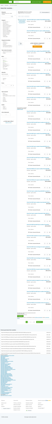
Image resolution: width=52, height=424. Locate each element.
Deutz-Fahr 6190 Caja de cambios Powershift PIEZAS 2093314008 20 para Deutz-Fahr (15, 341)
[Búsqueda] (14, 2)
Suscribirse (20, 316)
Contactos (3, 406)
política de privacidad (38, 317)
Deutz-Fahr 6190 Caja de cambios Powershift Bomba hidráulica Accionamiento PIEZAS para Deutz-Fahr (18, 348)
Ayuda (2, 404)
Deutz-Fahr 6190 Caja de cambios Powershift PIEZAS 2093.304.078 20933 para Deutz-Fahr (16, 332)
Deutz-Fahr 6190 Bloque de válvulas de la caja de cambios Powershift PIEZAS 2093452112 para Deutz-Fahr (18, 337)
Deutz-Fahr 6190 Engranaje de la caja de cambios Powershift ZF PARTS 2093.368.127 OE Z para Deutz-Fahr (19, 334)
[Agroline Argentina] (4, 2)
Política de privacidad (17, 404)
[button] (47, 27)
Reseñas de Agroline (17, 408)
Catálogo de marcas (17, 409)
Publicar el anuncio (37, 46)
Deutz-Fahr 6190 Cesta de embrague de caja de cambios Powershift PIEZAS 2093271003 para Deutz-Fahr (18, 346)
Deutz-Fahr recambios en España (6, 395)
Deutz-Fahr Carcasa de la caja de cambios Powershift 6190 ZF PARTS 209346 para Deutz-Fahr (16, 350)
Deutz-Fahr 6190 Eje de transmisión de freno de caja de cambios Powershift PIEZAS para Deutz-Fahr (17, 339)
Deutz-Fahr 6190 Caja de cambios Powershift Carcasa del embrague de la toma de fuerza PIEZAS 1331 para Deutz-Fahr (20, 353)
